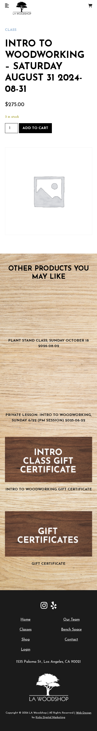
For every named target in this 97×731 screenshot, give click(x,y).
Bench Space (71, 629)
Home (25, 619)
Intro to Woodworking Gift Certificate (48, 489)
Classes (26, 629)
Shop (25, 639)
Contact (71, 639)
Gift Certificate (48, 564)
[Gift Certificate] (48, 534)
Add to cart (35, 128)
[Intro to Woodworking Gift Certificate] (48, 459)
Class (10, 30)
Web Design (83, 712)
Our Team (71, 619)
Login (25, 649)
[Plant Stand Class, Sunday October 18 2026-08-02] (48, 310)
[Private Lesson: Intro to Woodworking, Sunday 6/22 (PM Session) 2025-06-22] (48, 385)
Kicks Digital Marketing (50, 717)
